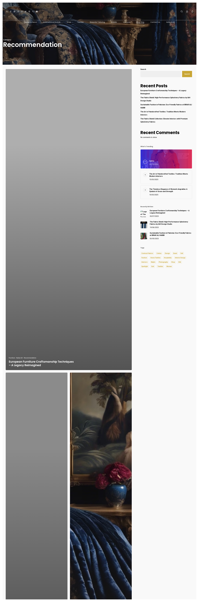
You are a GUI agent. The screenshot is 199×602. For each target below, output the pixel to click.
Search (143, 69)
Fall (182, 253)
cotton (159, 253)
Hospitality (167, 258)
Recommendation (30, 358)
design (167, 253)
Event (175, 253)
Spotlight (144, 266)
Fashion (144, 258)
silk (179, 262)
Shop (173, 262)
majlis (153, 262)
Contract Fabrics (147, 253)
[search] (181, 11)
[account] (187, 11)
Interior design (180, 258)
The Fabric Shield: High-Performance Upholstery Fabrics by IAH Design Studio (165, 99)
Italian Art (19, 358)
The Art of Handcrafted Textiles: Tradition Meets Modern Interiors (163, 113)
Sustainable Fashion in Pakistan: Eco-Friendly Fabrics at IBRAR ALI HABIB (166, 106)
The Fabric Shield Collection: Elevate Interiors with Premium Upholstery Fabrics (164, 120)
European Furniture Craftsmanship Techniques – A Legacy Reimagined (163, 92)
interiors (144, 262)
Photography (163, 262)
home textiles (155, 258)
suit (152, 266)
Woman (169, 266)
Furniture (12, 358)
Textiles (160, 266)
